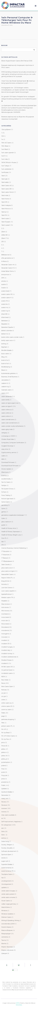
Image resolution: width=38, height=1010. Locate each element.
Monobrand (5, 627)
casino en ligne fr (6, 406)
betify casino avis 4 (7, 340)
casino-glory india (6, 429)
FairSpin (3, 485)
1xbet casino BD (6, 189)
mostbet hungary (7, 647)
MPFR (17, 1003)
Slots (3, 831)
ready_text (4, 798)
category (4, 433)
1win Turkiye (5, 166)
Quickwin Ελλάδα (6, 792)
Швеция (4, 953)
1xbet (3, 175)
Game (3, 508)
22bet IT (4, 238)
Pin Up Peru (5, 739)
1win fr (3, 156)
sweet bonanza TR (7, 871)
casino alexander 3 (7, 396)
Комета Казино (6, 927)
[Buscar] (34, 49)
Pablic (3, 713)
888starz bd (5, 255)
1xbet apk (4, 179)
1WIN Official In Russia (8, 162)
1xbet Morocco (6, 208)
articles (3, 281)
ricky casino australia (7, 815)
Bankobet (4, 321)
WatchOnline (5, 907)
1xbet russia (5, 218)
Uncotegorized (6, 884)
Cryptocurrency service (8, 452)
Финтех (3, 943)
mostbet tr (4, 663)
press (3, 779)
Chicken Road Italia (7, 439)
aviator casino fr (6, 297)
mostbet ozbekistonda (8, 657)
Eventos (4, 475)
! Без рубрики (6, 129)
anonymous (5, 274)
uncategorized (6, 881)
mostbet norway (6, 653)
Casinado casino (6, 390)
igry (2, 541)
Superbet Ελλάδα (6, 864)
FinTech (3, 492)
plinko (3, 749)
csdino (3, 456)
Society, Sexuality (7, 848)
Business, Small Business (9, 377)
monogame (5, 634)
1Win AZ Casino (6, 143)
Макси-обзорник (7, 930)
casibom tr (4, 383)
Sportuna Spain (6, 854)
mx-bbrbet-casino (7, 673)
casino (3, 393)
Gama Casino (5, 502)
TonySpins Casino (6, 874)
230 (2, 241)
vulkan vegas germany (8, 904)
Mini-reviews (5, 611)
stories (3, 858)
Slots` (3, 835)
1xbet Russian (5, 222)
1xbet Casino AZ (6, 185)
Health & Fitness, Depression (10, 531)
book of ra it (5, 363)
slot (2, 828)
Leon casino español (7, 591)
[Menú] (35, 5)
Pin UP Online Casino (8, 736)
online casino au (6, 703)
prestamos (4, 782)
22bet (3, 232)
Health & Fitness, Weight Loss (11, 535)
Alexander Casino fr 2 (8, 268)
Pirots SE (4, 746)
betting (3, 344)
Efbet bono (5, 472)
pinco (3, 742)
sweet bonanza (6, 868)
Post (2, 769)
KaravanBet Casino (7, 574)
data (2, 459)
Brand (3, 370)
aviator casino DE (7, 294)
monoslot (4, 637)
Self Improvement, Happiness (11, 821)
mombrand (5, 614)
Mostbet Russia (6, 660)
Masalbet (4, 601)
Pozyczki (4, 775)
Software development (8, 851)
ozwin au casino (6, 709)
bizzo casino (5, 353)
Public (3, 785)
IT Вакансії (4, 558)
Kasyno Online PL (7, 578)
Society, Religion (6, 844)
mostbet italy (5, 650)
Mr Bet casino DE (7, 667)
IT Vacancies (5, 554)
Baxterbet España (7, 327)
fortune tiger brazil (7, 498)
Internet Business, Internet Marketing (13, 548)
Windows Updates (7, 914)
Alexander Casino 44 (7, 264)
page (3, 716)
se (2, 818)
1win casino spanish (7, 152)
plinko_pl (4, 759)
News (3, 683)
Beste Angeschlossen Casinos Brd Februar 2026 (16, 61)
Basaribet (4, 324)
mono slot (4, 620)
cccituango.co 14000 (8, 436)
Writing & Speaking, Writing (10, 920)
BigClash (4, 347)
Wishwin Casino (6, 917)
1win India (4, 159)
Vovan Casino (5, 901)
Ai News (4, 261)
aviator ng (4, 311)
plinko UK (4, 756)
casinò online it (6, 416)
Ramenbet (4, 795)
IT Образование (6, 561)
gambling (4, 505)
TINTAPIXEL (19, 1005)
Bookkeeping (5, 367)
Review (3, 802)
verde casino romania (8, 897)
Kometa (4, 584)
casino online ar (6, 413)
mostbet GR (5, 643)
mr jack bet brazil (6, 670)
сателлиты (4, 937)
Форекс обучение (7, 950)
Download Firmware (7, 462)
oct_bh (3, 693)
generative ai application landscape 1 (13, 515)
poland (3, 765)
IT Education (5, 551)
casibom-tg (5, 386)
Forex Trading (5, 495)
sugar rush (4, 861)
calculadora (4, 380)
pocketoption (5, 762)
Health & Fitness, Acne (8, 528)
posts (3, 772)
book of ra (4, 360)
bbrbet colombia (6, 330)
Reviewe (4, 805)
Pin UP (3, 729)
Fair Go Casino (6, 482)
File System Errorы (7, 489)
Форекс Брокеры (7, 947)
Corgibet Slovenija (7, 446)
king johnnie (5, 581)
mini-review (5, 607)
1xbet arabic (5, 182)
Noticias (4, 690)
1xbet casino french (7, 192)
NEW (3, 676)
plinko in (4, 752)
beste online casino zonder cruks (11, 337)
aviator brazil (5, 291)
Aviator (3, 288)
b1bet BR (4, 314)
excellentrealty (6, 479)
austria (3, 284)
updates (4, 887)
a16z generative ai (7, 258)
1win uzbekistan (6, 169)
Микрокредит (6, 933)
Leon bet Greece (6, 587)
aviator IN (4, 301)
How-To (3, 538)
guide (3, 525)
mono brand (5, 617)
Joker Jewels (5, 564)
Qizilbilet (4, 788)
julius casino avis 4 (7, 568)
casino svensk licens (7, 419)
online (3, 699)
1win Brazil (4, 149)
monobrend (5, 630)
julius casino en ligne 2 (8, 571)
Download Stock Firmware (9, 466)
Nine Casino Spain (7, 686)
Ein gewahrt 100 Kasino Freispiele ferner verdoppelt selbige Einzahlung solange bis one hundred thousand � (18, 99)
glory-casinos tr (6, 522)
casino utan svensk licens (9, 423)
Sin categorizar (6, 825)
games (3, 512)
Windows (4, 910)
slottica (3, 838)
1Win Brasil (4, 146)
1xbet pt (4, 212)
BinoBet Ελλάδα (6, 350)
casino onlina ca (6, 409)
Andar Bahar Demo (7, 271)
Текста (3, 940)
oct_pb (3, 696)
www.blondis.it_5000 (8, 924)
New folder (4, 680)
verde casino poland (7, 894)
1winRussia (4, 172)
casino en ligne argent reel (9, 403)
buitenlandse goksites (8, 373)
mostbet (4, 640)
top (2, 877)
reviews (3, 812)
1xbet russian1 (5, 225)
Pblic (3, 723)
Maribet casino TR (7, 597)
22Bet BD (4, 235)
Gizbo (3, 518)
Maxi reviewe (5, 604)
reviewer (4, 808)
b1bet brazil (5, 317)
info (2, 545)
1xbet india (4, 195)
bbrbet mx (4, 334)
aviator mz (4, 307)
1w (2, 139)
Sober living (5, 841)
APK (2, 278)
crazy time (4, 449)
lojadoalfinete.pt (6, 594)
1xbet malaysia (6, 205)
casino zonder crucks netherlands (12, 426)
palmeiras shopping (7, 719)
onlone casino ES (6, 706)
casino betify (5, 400)
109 (2, 136)
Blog (2, 357)
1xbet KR (4, 202)
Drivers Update (6, 469)
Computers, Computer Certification (12, 442)
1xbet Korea (5, 199)
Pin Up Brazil (5, 732)
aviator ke (4, 304)
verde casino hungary (8, 891)
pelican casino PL (7, 726)
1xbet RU (4, 215)
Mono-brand (5, 624)
